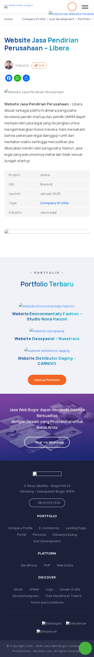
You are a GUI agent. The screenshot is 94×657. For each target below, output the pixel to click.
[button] (47, 442)
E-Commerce (49, 528)
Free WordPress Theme (64, 596)
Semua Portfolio (47, 380)
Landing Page (76, 528)
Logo (49, 589)
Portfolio (84, 19)
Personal (39, 534)
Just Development (61, 19)
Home (8, 19)
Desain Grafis (70, 589)
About (18, 589)
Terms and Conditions (47, 602)
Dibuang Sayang (65, 534)
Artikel (34, 589)
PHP (47, 565)
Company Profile (33, 19)
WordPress (29, 565)
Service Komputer (25, 596)
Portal (21, 534)
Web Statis (65, 565)
